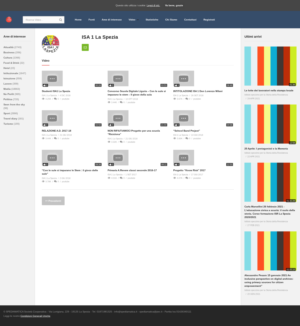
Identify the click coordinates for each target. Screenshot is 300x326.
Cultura (8, 57)
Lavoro (7, 83)
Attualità (8, 47)
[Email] (85, 47)
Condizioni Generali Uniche (35, 316)
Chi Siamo (171, 19)
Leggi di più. (153, 5)
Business (9, 52)
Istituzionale (11, 73)
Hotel (6, 68)
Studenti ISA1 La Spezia (56, 91)
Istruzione (9, 78)
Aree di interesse (112, 19)
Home (78, 19)
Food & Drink (11, 62)
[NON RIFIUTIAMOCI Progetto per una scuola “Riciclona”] (138, 118)
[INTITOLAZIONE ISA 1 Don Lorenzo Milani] (203, 79)
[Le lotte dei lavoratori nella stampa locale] (270, 67)
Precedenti (54, 200)
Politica (8, 99)
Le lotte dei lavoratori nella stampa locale (268, 90)
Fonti (92, 19)
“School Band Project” (186, 130)
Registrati (209, 19)
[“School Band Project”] (203, 118)
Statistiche (152, 19)
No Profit (9, 94)
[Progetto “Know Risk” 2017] (203, 158)
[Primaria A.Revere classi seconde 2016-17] (138, 158)
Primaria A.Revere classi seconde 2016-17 (132, 170)
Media (7, 88)
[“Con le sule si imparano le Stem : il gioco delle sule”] (72, 158)
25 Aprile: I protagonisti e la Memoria (266, 148)
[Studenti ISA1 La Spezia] (72, 79)
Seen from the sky (14, 104)
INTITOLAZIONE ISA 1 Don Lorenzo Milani (198, 91)
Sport (7, 113)
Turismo (8, 123)
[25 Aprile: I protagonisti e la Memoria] (270, 125)
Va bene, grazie (174, 5)
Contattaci (190, 19)
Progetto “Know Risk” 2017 (189, 170)
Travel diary (10, 118)
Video (132, 19)
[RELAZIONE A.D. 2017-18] (72, 118)
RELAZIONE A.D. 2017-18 (56, 130)
